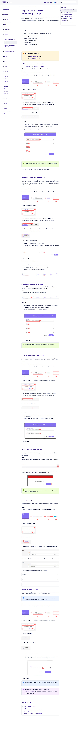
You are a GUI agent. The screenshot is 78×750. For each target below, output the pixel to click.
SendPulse (6, 91)
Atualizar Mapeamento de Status (66, 14)
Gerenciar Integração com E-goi (30, 711)
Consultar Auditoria (64, 20)
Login (51, 2)
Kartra (5, 61)
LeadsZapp (6, 71)
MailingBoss (6, 78)
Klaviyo (5, 66)
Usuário (24, 579)
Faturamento (5, 108)
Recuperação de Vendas (7, 111)
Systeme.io (6, 93)
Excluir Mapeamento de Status (66, 18)
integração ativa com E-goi (35, 58)
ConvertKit (6, 31)
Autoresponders (5, 14)
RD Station (6, 88)
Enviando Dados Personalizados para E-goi (10, 46)
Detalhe (24, 574)
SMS (4, 113)
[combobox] (69, 2)
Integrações (9, 2)
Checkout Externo (6, 96)
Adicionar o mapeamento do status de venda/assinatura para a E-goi (67, 10)
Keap (5, 63)
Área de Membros (6, 9)
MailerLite (6, 76)
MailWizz (6, 81)
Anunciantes (5, 7)
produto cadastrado (34, 56)
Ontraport (6, 86)
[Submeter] (62, 2)
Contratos (4, 101)
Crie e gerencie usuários (30, 691)
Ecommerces (5, 103)
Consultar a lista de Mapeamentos (67, 12)
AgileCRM (6, 19)
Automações (5, 12)
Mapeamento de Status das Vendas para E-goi (9, 42)
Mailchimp (6, 73)
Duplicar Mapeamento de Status (66, 16)
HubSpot (5, 56)
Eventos (4, 106)
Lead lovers (6, 68)
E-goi (5, 36)
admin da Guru (29, 72)
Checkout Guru (5, 98)
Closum (5, 26)
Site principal (46, 2)
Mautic (5, 83)
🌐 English (56, 2)
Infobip (5, 58)
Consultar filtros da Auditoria (67, 22)
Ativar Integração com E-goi (10, 39)
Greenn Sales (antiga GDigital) (9, 51)
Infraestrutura (25, 584)
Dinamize (6, 34)
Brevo (5, 24)
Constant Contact (7, 29)
